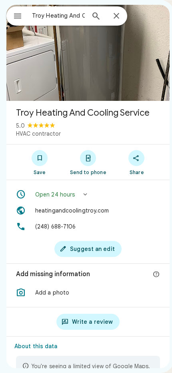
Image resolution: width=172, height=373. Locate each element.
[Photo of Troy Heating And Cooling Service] (88, 53)
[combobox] (58, 15)
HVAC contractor (38, 133)
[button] (88, 194)
